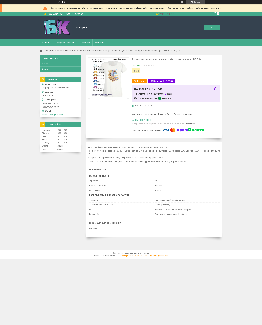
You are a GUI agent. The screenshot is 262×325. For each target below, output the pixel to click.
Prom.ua (145, 253)
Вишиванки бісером (75, 50)
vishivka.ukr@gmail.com (52, 114)
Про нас (86, 43)
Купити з (157, 81)
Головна (46, 43)
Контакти (99, 43)
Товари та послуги (64, 43)
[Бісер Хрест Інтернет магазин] (57, 27)
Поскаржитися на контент (132, 256)
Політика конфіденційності (156, 256)
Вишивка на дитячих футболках (103, 50)
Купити (140, 81)
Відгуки (45, 69)
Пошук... (211, 27)
